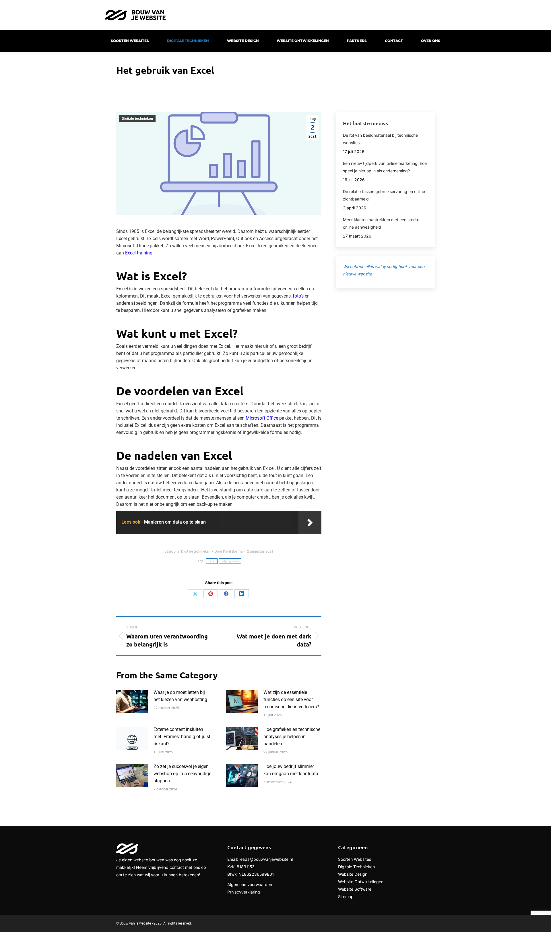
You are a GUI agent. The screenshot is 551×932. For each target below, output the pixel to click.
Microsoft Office (262, 418)
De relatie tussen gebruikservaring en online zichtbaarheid (384, 195)
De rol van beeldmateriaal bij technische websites (380, 139)
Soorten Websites (354, 859)
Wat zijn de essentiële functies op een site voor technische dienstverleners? (291, 699)
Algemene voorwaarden (249, 884)
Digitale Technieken (356, 866)
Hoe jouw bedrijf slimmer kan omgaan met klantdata (290, 770)
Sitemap (346, 896)
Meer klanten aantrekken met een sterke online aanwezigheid (381, 223)
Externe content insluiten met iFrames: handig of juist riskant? (182, 736)
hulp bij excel (230, 561)
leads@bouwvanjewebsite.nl (266, 859)
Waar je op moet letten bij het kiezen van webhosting (180, 696)
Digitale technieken (137, 119)
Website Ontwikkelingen (360, 881)
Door (229, 551)
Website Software (354, 889)
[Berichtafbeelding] (132, 701)
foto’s (298, 296)
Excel (212, 561)
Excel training (138, 253)
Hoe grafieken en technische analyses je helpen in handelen (291, 736)
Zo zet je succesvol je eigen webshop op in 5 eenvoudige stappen (182, 774)
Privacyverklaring (243, 891)
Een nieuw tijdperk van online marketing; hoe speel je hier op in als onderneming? (385, 167)
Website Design (352, 874)
